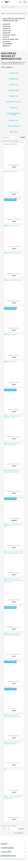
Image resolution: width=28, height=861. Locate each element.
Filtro (23, 137)
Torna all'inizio (20, 833)
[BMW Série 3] (13, 130)
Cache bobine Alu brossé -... (14, 572)
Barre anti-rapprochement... (14, 491)
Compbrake (14, 708)
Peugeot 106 (6, 24)
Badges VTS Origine (14, 382)
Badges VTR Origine (14, 355)
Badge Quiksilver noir (14, 192)
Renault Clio (6, 41)
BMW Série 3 (6, 46)
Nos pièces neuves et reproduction (14, 20)
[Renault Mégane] (13, 124)
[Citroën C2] (13, 105)
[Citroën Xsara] (13, 88)
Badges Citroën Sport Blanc (14, 219)
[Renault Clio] (13, 118)
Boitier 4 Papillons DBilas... (14, 518)
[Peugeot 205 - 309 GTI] (13, 100)
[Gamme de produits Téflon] (13, 111)
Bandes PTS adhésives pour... (14, 436)
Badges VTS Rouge (14, 409)
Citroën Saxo (6, 26)
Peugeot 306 (6, 32)
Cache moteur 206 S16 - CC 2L (14, 627)
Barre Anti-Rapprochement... (14, 464)
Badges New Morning (14, 328)
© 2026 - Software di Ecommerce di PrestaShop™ (14, 859)
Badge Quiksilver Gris (14, 165)
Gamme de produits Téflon (10, 39)
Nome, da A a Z (9, 137)
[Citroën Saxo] (13, 77)
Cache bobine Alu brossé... (14, 599)
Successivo (22, 829)
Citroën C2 (6, 37)
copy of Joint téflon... (14, 790)
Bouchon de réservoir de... (14, 545)
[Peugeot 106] (13, 71)
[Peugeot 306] (13, 94)
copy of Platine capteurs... (14, 817)
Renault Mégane (7, 43)
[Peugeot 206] (13, 82)
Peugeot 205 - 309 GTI (9, 35)
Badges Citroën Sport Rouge (14, 273)
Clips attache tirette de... (14, 681)
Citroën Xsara (7, 30)
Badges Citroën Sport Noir (14, 246)
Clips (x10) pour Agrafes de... (14, 654)
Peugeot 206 (6, 28)
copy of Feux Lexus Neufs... (14, 763)
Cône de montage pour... (14, 735)
